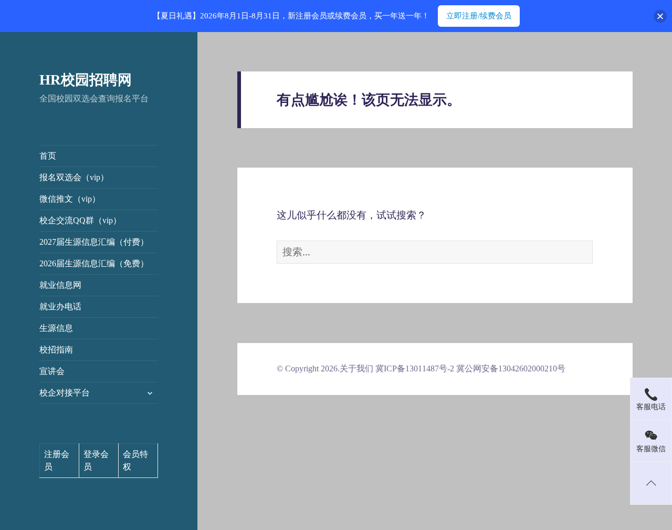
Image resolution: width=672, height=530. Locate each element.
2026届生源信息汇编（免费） (94, 263)
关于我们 (356, 368)
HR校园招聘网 (85, 80)
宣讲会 (52, 371)
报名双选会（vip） (74, 177)
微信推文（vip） (69, 198)
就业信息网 (60, 284)
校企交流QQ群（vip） (80, 220)
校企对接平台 (64, 392)
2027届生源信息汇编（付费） (94, 241)
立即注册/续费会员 (478, 16)
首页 (47, 155)
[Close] (660, 16)
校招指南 (56, 349)
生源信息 (56, 328)
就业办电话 (60, 306)
